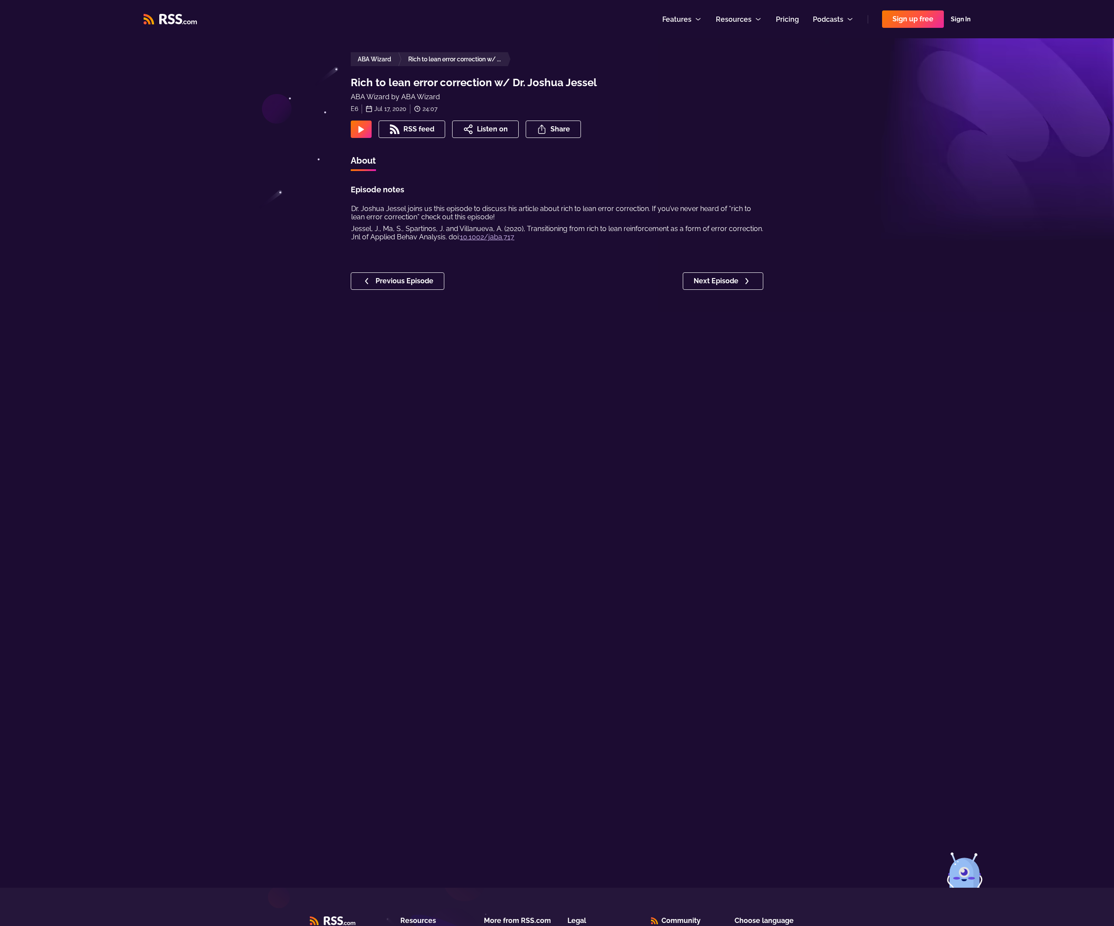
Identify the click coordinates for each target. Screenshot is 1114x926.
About (363, 160)
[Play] (361, 129)
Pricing (787, 19)
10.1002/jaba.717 (487, 237)
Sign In (960, 19)
